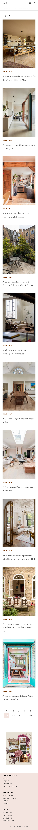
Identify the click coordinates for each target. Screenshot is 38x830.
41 (30, 711)
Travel (6, 804)
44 (20, 715)
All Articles (6, 8)
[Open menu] (30, 2)
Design (6, 801)
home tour (14, 8)
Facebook (7, 818)
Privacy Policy (10, 787)
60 (30, 715)
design (29, 8)
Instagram (8, 812)
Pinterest (7, 815)
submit (6, 781)
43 (13, 715)
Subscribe (7, 784)
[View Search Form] (34, 3)
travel (33, 8)
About (6, 778)
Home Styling (22, 8)
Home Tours (8, 795)
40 (23, 711)
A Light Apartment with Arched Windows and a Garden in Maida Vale (18, 627)
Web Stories (8, 821)
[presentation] (19, 44)
